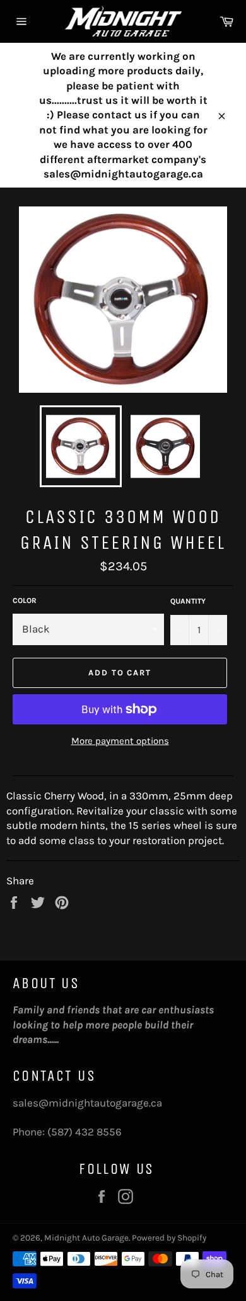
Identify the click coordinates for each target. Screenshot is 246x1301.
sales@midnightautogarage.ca (87, 1102)
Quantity (188, 601)
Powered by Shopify (169, 1237)
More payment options (120, 740)
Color (25, 600)
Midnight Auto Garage (86, 1237)
